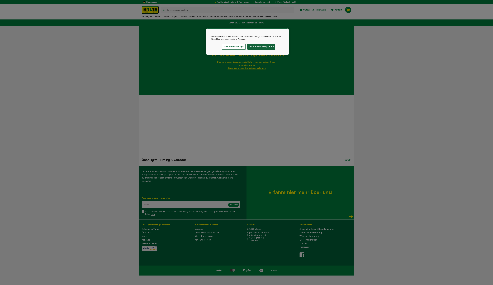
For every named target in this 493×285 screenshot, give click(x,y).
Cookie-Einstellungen (233, 46)
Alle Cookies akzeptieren (261, 46)
